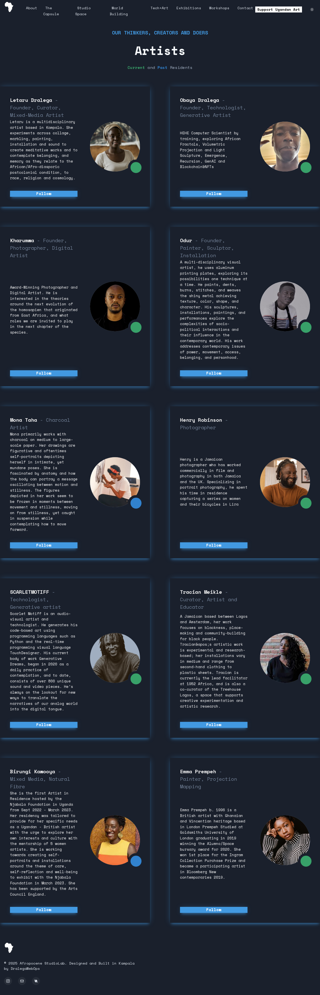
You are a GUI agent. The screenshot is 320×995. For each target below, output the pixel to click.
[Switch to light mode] (312, 9)
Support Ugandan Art (278, 9)
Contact (245, 7)
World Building (119, 10)
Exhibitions (188, 7)
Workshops (219, 7)
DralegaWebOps (25, 968)
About (31, 7)
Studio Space (83, 10)
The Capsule (51, 10)
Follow (43, 194)
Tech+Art (159, 7)
